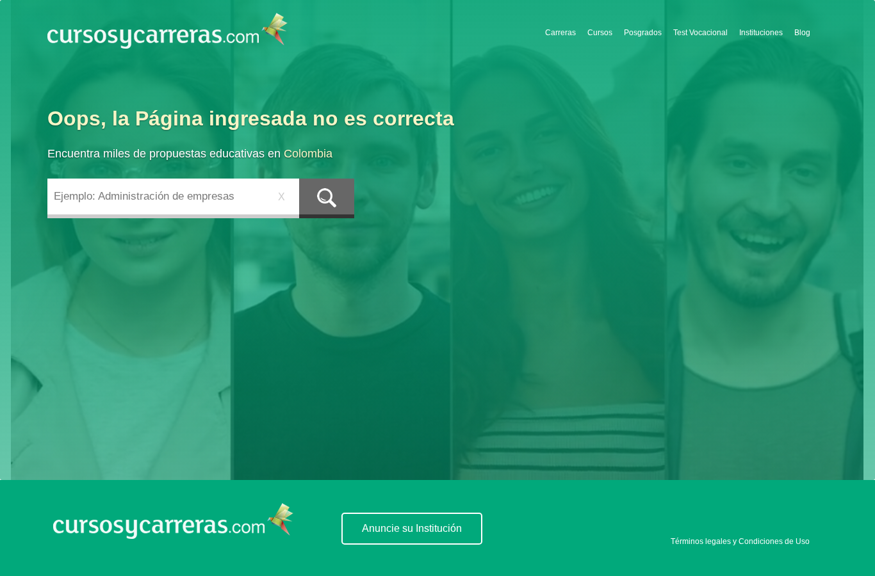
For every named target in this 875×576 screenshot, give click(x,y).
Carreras (560, 32)
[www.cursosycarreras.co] (173, 535)
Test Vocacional (700, 32)
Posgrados (643, 32)
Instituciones (761, 32)
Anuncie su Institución (412, 528)
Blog (802, 32)
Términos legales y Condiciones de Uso (740, 541)
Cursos (599, 32)
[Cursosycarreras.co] (167, 32)
